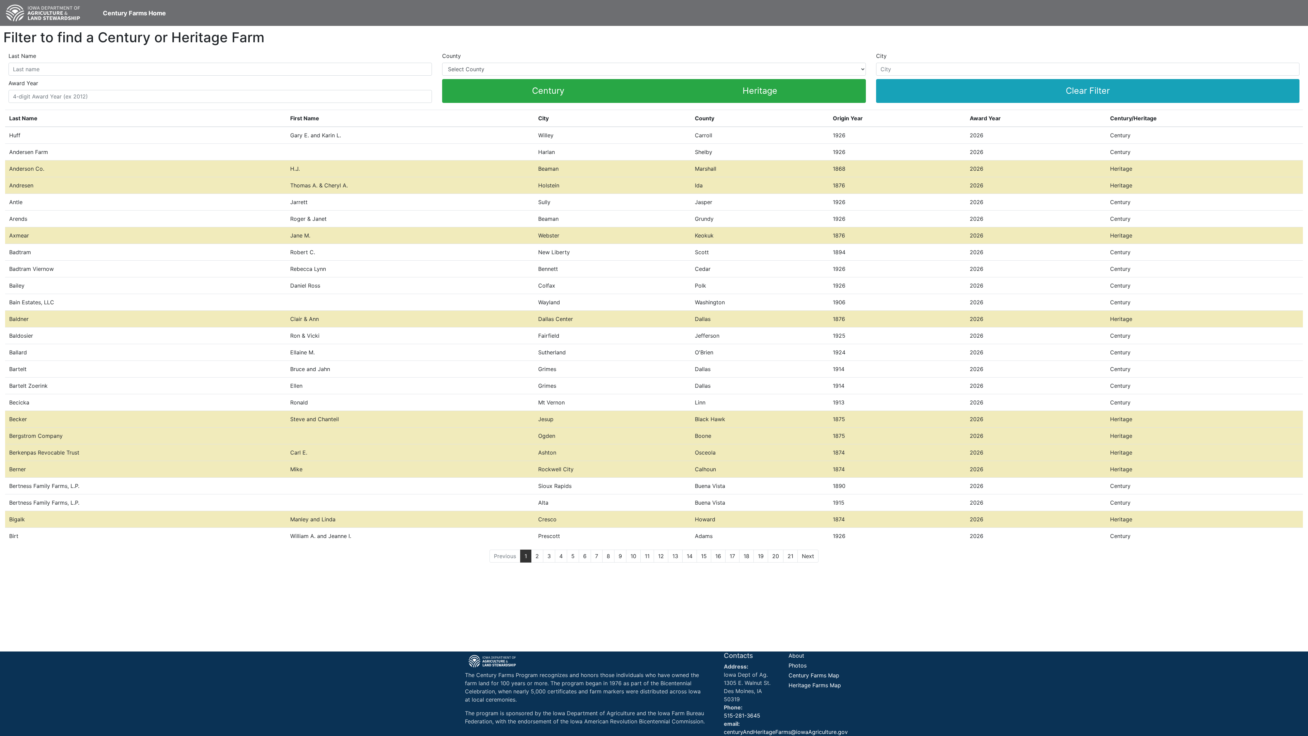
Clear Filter (1088, 91)
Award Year (23, 83)
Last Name (22, 55)
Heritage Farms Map (815, 685)
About (796, 655)
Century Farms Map (814, 675)
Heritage (760, 91)
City (881, 55)
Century (548, 91)
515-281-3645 (742, 715)
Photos (798, 665)
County (451, 55)
